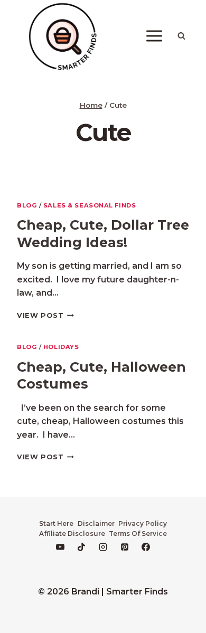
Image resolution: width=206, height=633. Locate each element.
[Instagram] (103, 546)
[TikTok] (81, 546)
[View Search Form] (181, 36)
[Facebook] (145, 546)
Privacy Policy (142, 523)
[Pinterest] (124, 546)
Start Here (56, 523)
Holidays (61, 347)
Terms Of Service (138, 533)
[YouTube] (60, 546)
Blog (27, 205)
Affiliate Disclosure (72, 533)
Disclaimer (96, 523)
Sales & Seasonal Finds (89, 205)
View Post (45, 315)
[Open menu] (154, 36)
